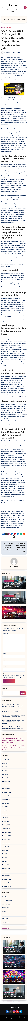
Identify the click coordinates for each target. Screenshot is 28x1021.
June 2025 (5, 810)
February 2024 (6, 868)
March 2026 (5, 777)
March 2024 (5, 864)
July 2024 (5, 850)
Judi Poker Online (7, 904)
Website (5, 666)
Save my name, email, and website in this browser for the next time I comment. (13, 676)
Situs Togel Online (6, 27)
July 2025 (5, 806)
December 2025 (6, 788)
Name (4, 653)
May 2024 (5, 857)
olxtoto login (5, 928)
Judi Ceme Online (7, 900)
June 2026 (5, 767)
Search (4, 688)
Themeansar (14, 1019)
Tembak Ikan (5, 922)
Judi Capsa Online (7, 897)
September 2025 (6, 799)
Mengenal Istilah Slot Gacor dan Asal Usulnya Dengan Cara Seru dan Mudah (12, 727)
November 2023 (6, 879)
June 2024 (5, 854)
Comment (5, 633)
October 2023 (6, 883)
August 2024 (5, 846)
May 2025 (4, 814)
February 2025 (6, 825)
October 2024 (6, 839)
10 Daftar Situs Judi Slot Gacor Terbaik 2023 (13, 745)
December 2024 (6, 832)
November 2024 (6, 835)
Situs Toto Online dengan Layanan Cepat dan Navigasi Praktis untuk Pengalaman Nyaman (13, 722)
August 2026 (5, 759)
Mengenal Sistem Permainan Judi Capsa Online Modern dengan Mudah (12, 710)
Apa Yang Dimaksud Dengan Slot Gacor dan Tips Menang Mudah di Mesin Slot (13, 715)
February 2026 (6, 781)
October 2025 (6, 796)
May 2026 (5, 770)
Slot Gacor (5, 918)
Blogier (21, 1017)
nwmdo (7, 52)
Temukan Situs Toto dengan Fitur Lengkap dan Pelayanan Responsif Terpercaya (13, 585)
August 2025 (5, 803)
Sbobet (4, 911)
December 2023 (6, 875)
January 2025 (6, 828)
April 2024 (5, 861)
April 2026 (5, 774)
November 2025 (6, 792)
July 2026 (5, 763)
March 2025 (5, 821)
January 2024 (6, 872)
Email (4, 660)
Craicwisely (13, 5)
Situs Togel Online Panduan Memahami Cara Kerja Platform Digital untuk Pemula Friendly (13, 615)
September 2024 (6, 843)
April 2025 (5, 817)
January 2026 (6, 785)
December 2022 (6, 886)
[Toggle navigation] (2, 7)
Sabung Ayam (6, 907)
